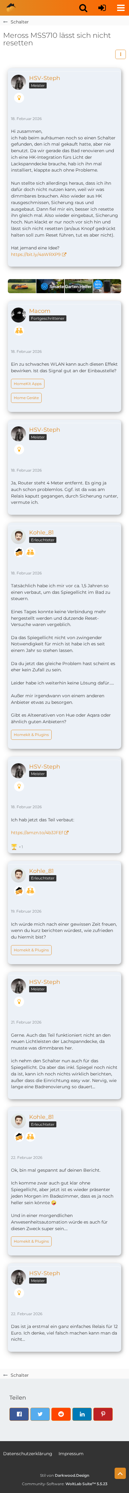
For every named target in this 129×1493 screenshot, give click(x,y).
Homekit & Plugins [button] (31, 734)
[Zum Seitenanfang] (120, 1473)
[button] (83, 8)
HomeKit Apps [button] (28, 383)
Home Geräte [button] (26, 397)
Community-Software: (64, 1483)
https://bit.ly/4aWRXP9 (36, 254)
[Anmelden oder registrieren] (102, 8)
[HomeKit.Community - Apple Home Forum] (11, 8)
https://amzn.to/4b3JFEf (37, 832)
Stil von (64, 1475)
